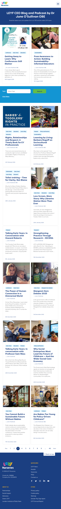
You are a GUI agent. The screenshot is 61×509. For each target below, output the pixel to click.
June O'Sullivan (11, 240)
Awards (33, 469)
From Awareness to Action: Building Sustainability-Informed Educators (44, 60)
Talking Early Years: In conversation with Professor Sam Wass (16, 351)
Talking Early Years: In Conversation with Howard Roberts (16, 235)
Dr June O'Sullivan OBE (12, 67)
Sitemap (33, 496)
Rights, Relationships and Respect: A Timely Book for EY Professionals (16, 141)
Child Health (9, 171)
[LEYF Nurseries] (6, 4)
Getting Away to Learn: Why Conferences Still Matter (13, 60)
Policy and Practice (44, 131)
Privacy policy (35, 490)
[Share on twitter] (36, 481)
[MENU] (58, 4)
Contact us (34, 477)
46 (50, 448)
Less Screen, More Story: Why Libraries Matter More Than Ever (43, 200)
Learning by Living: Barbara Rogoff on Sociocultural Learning (43, 141)
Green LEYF (6, 499)
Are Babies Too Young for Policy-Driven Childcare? (44, 416)
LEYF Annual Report (37, 501)
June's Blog (23, 131)
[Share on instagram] (40, 481)
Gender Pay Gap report (38, 499)
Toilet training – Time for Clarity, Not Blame (16, 178)
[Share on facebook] (32, 481)
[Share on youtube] (48, 481)
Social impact (6, 493)
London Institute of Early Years (11, 501)
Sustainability (38, 52)
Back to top (50, 454)
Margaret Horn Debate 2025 (41, 292)
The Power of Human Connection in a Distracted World (15, 293)
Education (23, 52)
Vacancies (34, 472)
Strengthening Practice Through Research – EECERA (43, 235)
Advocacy (5, 496)
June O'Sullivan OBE (40, 67)
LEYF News (34, 467)
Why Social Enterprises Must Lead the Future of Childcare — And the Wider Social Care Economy (43, 355)
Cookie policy (35, 493)
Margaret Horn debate (47, 288)
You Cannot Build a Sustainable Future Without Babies (15, 416)
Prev (6, 448)
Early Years (15, 52)
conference (8, 52)
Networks (8, 134)
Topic (4, 91)
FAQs (32, 475)
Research (16, 174)
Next (54, 448)
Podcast (36, 131)
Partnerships (6, 490)
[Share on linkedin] (44, 481)
